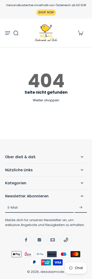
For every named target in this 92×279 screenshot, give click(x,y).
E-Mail (13, 208)
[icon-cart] (80, 33)
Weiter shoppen (46, 100)
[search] (15, 33)
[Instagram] (39, 239)
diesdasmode (52, 272)
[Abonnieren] (81, 207)
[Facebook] (26, 239)
